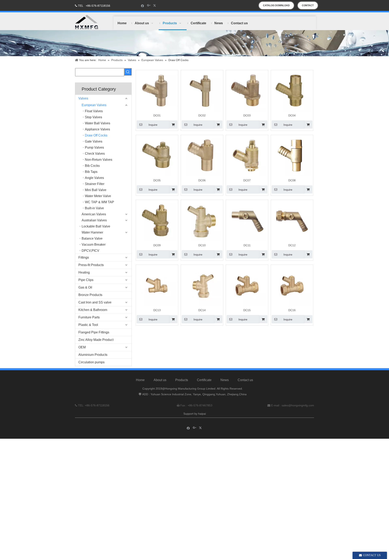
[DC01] (157, 91)
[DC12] (292, 220)
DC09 (157, 245)
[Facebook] (142, 5)
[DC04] (292, 91)
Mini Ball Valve (95, 190)
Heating (84, 272)
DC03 (247, 115)
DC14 (202, 310)
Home (140, 380)
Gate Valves (93, 141)
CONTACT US (308, 6)
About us (160, 380)
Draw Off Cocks (96, 135)
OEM (82, 347)
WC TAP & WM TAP (99, 202)
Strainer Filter (94, 184)
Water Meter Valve (98, 196)
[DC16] (292, 285)
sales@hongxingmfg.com (298, 405)
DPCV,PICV (90, 250)
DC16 (292, 310)
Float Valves (94, 111)
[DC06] (202, 155)
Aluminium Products (92, 354)
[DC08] (292, 155)
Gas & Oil (85, 287)
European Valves (94, 105)
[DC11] (247, 220)
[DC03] (247, 91)
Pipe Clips (85, 280)
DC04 (292, 115)
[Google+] (148, 5)
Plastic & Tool (88, 325)
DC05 (157, 180)
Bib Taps (91, 171)
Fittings (83, 257)
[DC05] (157, 155)
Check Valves (95, 153)
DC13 (157, 310)
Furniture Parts (89, 317)
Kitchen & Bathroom (92, 310)
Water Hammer (92, 232)
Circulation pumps (91, 362)
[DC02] (202, 91)
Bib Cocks (92, 165)
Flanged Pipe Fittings (93, 332)
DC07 (247, 180)
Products (181, 380)
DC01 (157, 115)
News (224, 380)
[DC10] (202, 220)
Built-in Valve (94, 208)
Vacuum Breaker (94, 244)
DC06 (202, 180)
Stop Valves (93, 117)
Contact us (245, 380)
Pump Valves (94, 147)
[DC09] (157, 220)
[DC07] (247, 155)
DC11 (247, 245)
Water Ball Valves (97, 123)
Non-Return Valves (98, 159)
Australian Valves (94, 220)
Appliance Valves (97, 129)
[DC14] (202, 285)
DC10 (202, 245)
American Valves (94, 214)
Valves (83, 98)
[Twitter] (155, 5)
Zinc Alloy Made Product (95, 339)
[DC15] (247, 285)
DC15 (247, 310)
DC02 (202, 115)
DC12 (292, 245)
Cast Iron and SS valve (94, 302)
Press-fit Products (91, 265)
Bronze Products (90, 295)
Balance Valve (92, 238)
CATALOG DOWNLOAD (276, 5)
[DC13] (157, 285)
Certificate (204, 380)
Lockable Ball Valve (96, 226)
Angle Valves (94, 178)
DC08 (292, 180)
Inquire (153, 124)
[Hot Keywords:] (127, 71)
